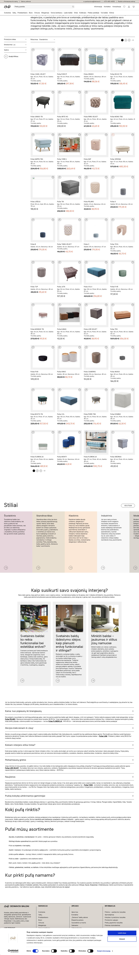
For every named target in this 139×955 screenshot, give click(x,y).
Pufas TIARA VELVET (64, 244)
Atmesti (122, 939)
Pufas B (33, 244)
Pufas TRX (114, 329)
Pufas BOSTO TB (37, 414)
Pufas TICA (114, 244)
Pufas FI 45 (114, 287)
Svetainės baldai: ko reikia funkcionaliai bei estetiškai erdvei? (33, 641)
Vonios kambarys (56, 13)
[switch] (54, 951)
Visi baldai (104, 13)
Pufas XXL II (88, 287)
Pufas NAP (87, 159)
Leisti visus (122, 933)
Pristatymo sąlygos (111, 920)
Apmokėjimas (109, 915)
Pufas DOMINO (115, 414)
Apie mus (75, 912)
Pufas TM (60, 202)
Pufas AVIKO (61, 372)
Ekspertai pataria (77, 920)
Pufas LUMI (103, 736)
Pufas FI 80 (34, 372)
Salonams (75, 925)
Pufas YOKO (88, 785)
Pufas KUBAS (61, 329)
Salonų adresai (26, 1)
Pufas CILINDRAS (90, 372)
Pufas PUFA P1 (62, 74)
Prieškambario (22, 13)
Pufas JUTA (61, 287)
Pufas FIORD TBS (90, 414)
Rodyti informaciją (103, 951)
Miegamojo (45, 13)
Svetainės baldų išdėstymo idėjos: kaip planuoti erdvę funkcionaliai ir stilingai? (69, 643)
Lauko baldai (68, 13)
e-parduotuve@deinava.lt (91, 1)
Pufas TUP (34, 287)
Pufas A (113, 202)
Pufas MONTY (62, 457)
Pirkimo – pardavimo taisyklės (115, 912)
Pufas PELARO (89, 202)
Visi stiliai (128, 506)
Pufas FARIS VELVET (91, 117)
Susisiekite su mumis (79, 923)
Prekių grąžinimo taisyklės (114, 923)
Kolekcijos (82, 13)
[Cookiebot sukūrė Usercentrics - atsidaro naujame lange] (13, 951)
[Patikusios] (124, 6)
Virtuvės (37, 13)
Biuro (31, 13)
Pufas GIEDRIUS (115, 457)
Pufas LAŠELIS (35, 202)
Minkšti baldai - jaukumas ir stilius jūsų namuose (104, 639)
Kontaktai (107, 7)
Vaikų (14, 13)
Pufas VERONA (115, 159)
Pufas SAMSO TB (37, 117)
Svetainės (7, 13)
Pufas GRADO (89, 74)
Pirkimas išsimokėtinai (112, 925)
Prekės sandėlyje (93, 13)
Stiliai (76, 13)
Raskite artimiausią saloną (126, 1)
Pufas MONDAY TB (37, 329)
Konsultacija (117, 7)
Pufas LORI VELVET (90, 329)
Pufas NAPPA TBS (37, 159)
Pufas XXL (60, 414)
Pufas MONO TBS (116, 117)
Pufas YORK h (62, 159)
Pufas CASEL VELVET (38, 74)
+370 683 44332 (109, 1)
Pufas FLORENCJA (37, 457)
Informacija (98, 7)
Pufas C (86, 244)
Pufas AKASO (115, 372)
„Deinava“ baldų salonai (80, 917)
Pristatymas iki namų (11, 1)
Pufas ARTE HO (62, 117)
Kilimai (111, 13)
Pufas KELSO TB (116, 74)
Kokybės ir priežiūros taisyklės (115, 917)
